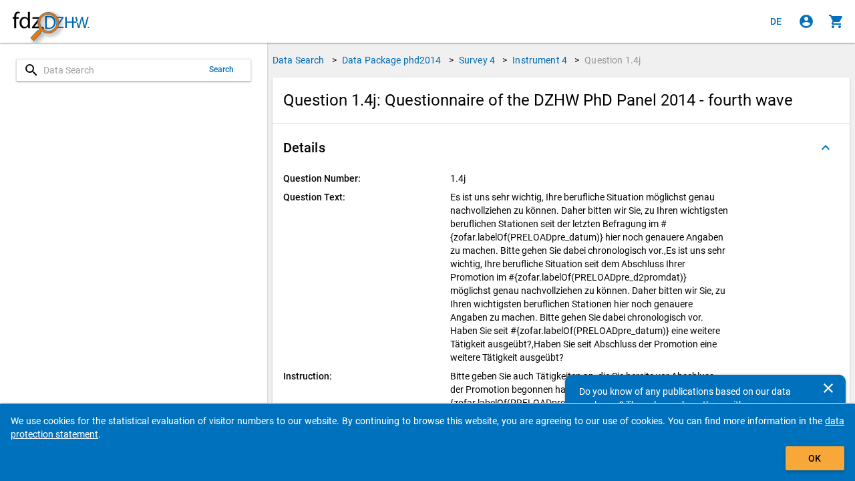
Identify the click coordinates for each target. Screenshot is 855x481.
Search (221, 69)
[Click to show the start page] (50, 21)
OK (814, 458)
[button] (561, 147)
